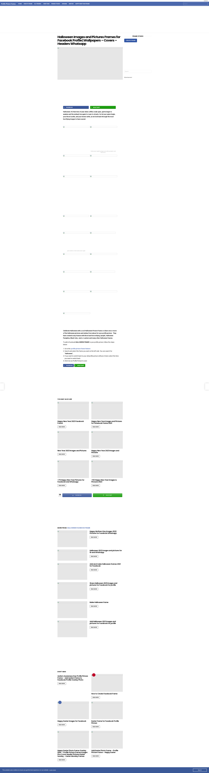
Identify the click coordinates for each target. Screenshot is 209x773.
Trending (93, 675)
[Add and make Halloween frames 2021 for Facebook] (72, 571)
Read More (62, 427)
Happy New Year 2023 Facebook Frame (70, 422)
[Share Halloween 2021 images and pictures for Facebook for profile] (72, 590)
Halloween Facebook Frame (78, 528)
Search (206, 4)
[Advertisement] (104, 19)
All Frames (37, 4)
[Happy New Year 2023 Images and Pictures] (107, 440)
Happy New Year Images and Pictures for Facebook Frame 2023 (106, 422)
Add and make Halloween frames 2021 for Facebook (105, 565)
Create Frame (28, 4)
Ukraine (64, 4)
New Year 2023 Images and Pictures (71, 450)
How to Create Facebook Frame (104, 694)
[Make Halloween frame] (72, 609)
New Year (46, 4)
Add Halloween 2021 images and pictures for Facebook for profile (103, 622)
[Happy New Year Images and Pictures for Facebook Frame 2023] (107, 410)
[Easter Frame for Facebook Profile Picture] (107, 710)
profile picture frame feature (80, 348)
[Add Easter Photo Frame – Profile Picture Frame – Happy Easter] (107, 740)
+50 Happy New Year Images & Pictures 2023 (104, 481)
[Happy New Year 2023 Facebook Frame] (73, 410)
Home (20, 4)
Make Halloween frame (99, 602)
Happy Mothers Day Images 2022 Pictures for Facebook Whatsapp (103, 532)
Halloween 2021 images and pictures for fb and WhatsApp (106, 551)
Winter (71, 4)
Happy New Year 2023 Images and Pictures (105, 451)
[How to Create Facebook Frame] (107, 683)
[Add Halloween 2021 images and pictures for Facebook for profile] (72, 629)
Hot (60, 702)
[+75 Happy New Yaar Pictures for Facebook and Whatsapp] (73, 469)
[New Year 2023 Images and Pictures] (73, 440)
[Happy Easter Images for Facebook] (73, 710)
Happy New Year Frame (82, 4)
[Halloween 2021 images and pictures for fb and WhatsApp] (72, 555)
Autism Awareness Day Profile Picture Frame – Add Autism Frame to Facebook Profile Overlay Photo (72, 678)
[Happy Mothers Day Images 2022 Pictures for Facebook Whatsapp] (72, 538)
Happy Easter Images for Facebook (71, 721)
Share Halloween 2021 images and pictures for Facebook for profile (103, 584)
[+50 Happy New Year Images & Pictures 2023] (107, 469)
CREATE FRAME (131, 40)
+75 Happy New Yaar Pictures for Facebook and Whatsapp (70, 481)
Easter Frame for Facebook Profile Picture (105, 722)
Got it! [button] (200, 770)
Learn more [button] (52, 770)
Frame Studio (55, 4)
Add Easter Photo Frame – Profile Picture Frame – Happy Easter (104, 751)
